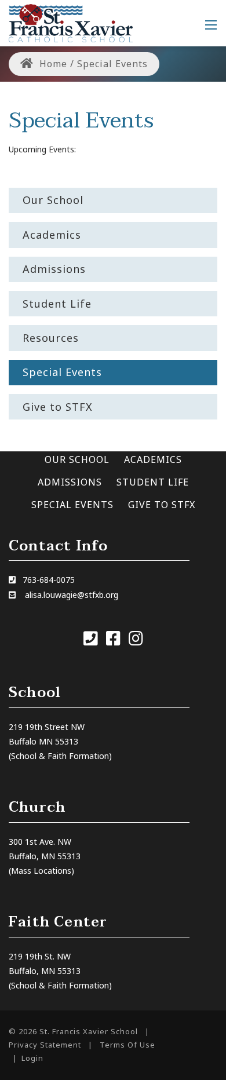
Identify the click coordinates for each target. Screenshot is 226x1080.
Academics (153, 459)
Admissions (70, 482)
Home (52, 63)
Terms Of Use (127, 1044)
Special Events (72, 504)
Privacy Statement (45, 1044)
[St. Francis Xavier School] (71, 22)
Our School (77, 459)
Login (32, 1058)
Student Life (152, 482)
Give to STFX (161, 504)
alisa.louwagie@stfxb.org (71, 594)
